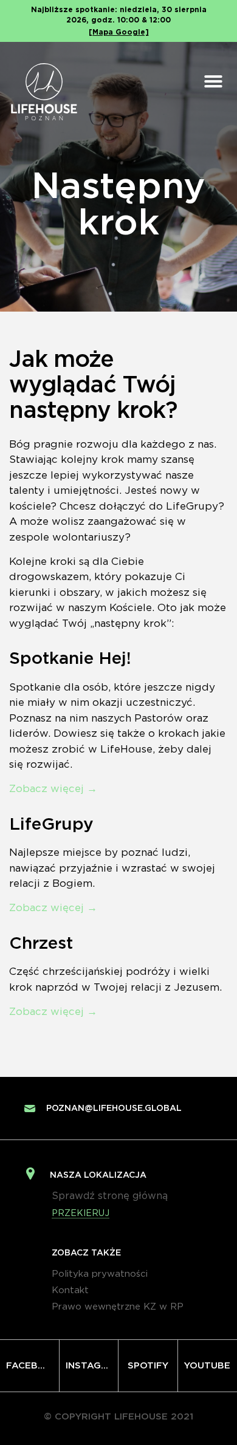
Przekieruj (80, 1213)
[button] (213, 81)
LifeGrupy (51, 824)
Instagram (92, 1365)
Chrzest (41, 943)
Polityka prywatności (100, 1274)
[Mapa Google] (119, 32)
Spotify (148, 1365)
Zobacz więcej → (53, 789)
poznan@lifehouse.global (114, 1108)
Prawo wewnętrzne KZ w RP (118, 1306)
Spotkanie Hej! (70, 659)
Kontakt (70, 1290)
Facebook (33, 1365)
